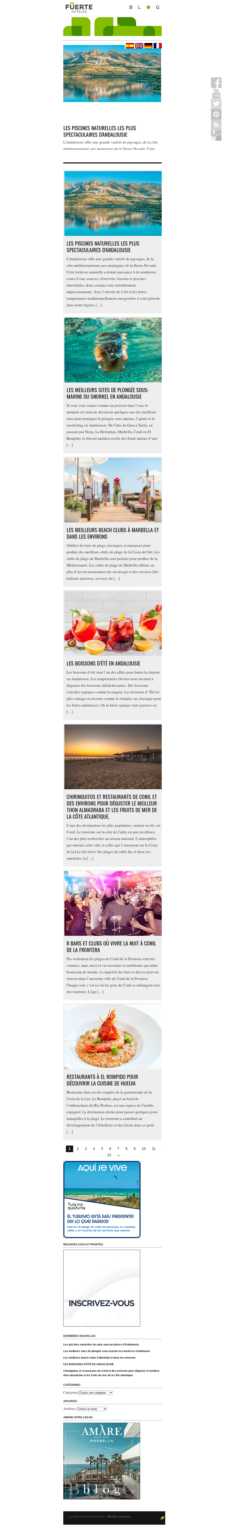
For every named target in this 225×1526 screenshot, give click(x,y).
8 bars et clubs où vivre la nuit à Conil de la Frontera (111, 946)
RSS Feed (112, 1516)
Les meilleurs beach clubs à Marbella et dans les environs (113, 533)
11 (154, 1149)
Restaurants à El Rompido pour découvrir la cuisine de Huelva (102, 1079)
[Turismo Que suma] (113, 1199)
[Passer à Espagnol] (129, 46)
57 (109, 1155)
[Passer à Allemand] (147, 46)
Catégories (70, 1392)
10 (144, 1149)
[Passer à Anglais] (138, 46)
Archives (69, 1408)
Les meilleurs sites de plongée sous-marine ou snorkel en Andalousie (108, 393)
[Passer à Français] (157, 46)
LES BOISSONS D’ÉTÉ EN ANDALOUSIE (103, 663)
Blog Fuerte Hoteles (112, 18)
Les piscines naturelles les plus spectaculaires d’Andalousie (99, 131)
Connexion (124, 1516)
